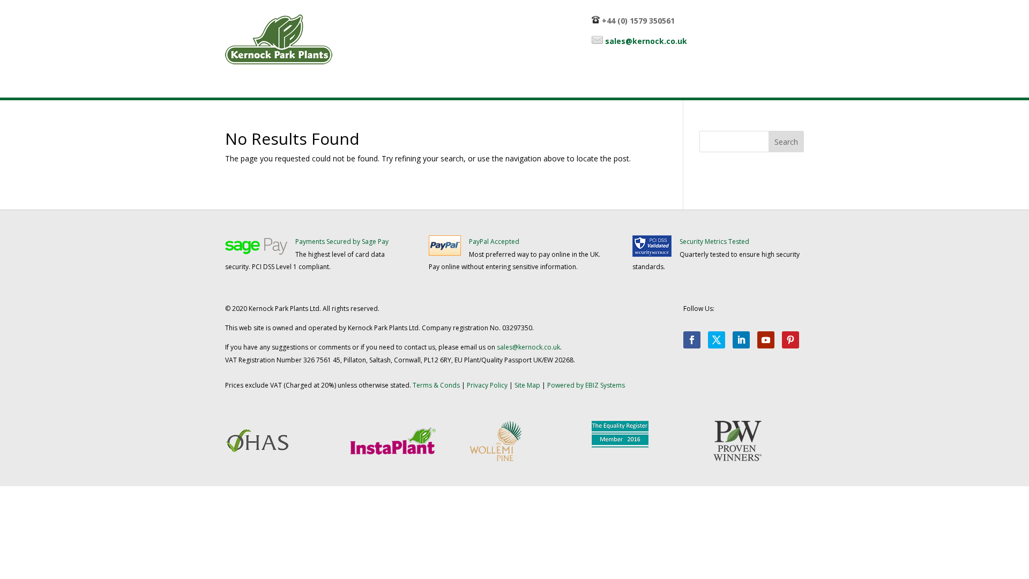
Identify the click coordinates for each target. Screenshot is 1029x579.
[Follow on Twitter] (716, 339)
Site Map (527, 385)
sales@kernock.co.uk (646, 41)
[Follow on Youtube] (765, 339)
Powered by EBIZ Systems (586, 385)
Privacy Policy (487, 385)
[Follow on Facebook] (691, 339)
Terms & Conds (436, 385)
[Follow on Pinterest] (790, 339)
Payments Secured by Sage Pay (342, 241)
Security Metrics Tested (714, 241)
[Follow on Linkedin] (741, 339)
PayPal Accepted (494, 241)
